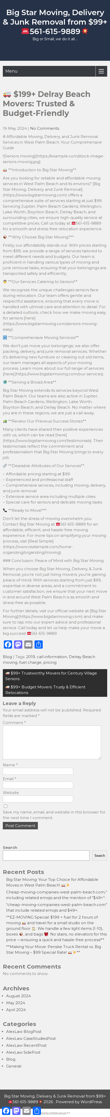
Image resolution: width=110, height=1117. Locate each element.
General (13, 1066)
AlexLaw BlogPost (23, 1031)
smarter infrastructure (53, 1112)
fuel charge (30, 662)
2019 (30, 656)
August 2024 (18, 995)
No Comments (44, 128)
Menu (11, 71)
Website (11, 792)
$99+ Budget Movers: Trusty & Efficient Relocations (45, 690)
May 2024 (15, 1002)
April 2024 (16, 1009)
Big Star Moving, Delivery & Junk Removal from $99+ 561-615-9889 (55, 22)
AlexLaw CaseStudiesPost (31, 1038)
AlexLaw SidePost (23, 1052)
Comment (14, 722)
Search (10, 847)
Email (9, 778)
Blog (7, 656)
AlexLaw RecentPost (26, 1045)
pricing (50, 662)
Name (10, 764)
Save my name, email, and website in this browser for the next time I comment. (54, 815)
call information (52, 656)
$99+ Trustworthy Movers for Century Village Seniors (51, 676)
